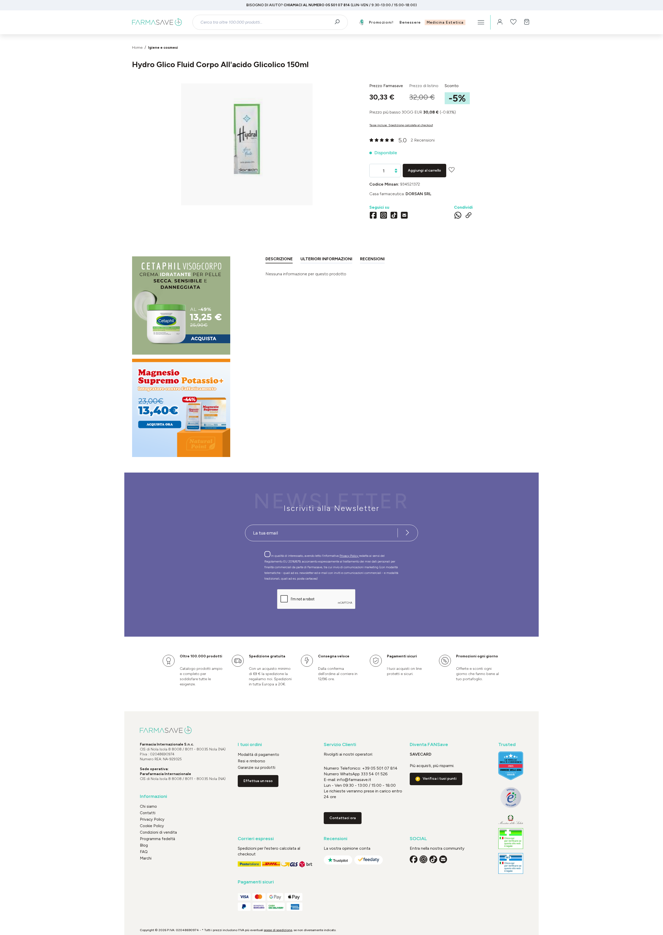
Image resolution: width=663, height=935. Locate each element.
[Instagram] (383, 216)
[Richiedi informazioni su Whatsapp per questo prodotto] (458, 216)
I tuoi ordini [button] (250, 744)
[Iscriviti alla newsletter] (407, 533)
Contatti (147, 813)
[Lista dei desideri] (513, 22)
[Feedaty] (368, 859)
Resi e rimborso (251, 761)
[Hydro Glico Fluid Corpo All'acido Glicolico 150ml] (247, 139)
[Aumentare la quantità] (396, 169)
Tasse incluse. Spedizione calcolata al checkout (401, 125)
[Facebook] (373, 216)
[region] (246, 144)
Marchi (146, 858)
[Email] (404, 216)
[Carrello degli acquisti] (527, 22)
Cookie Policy (152, 826)
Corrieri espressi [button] (256, 838)
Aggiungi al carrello (424, 170)
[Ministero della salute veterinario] (510, 863)
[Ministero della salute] (510, 819)
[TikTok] (394, 216)
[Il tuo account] (500, 22)
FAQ (144, 851)
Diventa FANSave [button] (429, 744)
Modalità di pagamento (258, 754)
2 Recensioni (423, 140)
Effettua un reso (258, 781)
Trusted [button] (507, 744)
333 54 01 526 (374, 773)
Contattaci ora (342, 818)
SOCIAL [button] (418, 838)
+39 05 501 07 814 (380, 768)
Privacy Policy (349, 556)
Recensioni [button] (335, 838)
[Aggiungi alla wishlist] (451, 169)
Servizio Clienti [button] (340, 744)
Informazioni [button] (153, 796)
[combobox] (266, 22)
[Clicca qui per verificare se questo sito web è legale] (510, 838)
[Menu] (481, 22)
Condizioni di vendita (158, 832)
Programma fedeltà (157, 838)
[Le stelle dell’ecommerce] (510, 765)
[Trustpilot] (338, 859)
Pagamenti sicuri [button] (256, 882)
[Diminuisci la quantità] (396, 172)
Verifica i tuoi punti (440, 778)
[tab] (279, 259)
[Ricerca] (339, 22)
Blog (144, 845)
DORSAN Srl (418, 193)
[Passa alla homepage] (157, 22)
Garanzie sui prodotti (256, 767)
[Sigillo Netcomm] (510, 797)
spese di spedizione (278, 930)
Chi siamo (148, 806)
